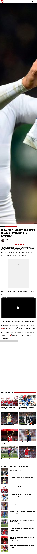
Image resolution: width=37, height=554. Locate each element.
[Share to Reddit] (21, 244)
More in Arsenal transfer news (14, 466)
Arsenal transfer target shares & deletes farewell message (27, 408)
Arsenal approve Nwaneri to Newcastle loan (26, 442)
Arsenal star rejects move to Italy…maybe (21, 477)
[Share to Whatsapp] (18, 244)
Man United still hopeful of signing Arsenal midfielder (7, 442)
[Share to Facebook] (13, 244)
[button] (32, 1)
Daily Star (5, 291)
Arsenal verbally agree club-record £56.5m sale (8, 408)
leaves (9, 335)
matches (21, 320)
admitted (26, 253)
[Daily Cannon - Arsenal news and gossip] (2, 1)
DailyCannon (13, 479)
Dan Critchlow (8, 239)
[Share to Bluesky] (16, 244)
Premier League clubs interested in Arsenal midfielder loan (27, 459)
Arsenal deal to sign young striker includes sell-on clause (9, 459)
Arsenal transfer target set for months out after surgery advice (27, 425)
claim (15, 253)
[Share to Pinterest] (23, 244)
